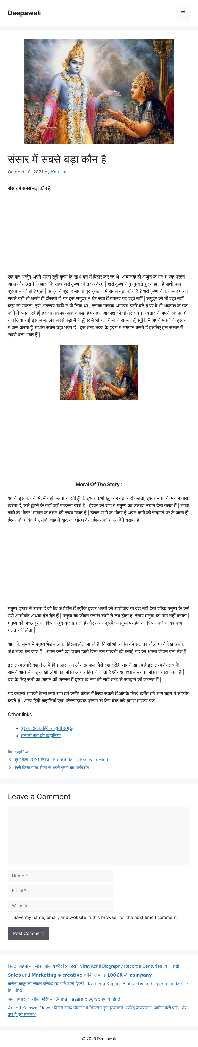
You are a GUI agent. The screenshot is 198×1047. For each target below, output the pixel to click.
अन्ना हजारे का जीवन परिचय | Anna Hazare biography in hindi (64, 999)
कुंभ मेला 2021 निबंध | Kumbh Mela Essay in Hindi (62, 759)
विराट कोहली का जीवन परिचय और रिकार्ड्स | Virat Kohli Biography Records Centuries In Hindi (93, 966)
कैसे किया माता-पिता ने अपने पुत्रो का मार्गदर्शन (52, 767)
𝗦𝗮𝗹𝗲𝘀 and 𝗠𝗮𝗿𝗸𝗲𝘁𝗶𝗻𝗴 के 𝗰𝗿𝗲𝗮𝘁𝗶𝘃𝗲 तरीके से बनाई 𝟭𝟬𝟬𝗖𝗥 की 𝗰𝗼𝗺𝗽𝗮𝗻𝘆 (80, 975)
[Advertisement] (99, 235)
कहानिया (21, 752)
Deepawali (24, 13)
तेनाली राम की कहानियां (41, 736)
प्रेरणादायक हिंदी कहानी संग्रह (47, 728)
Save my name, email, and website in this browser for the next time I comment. (95, 917)
